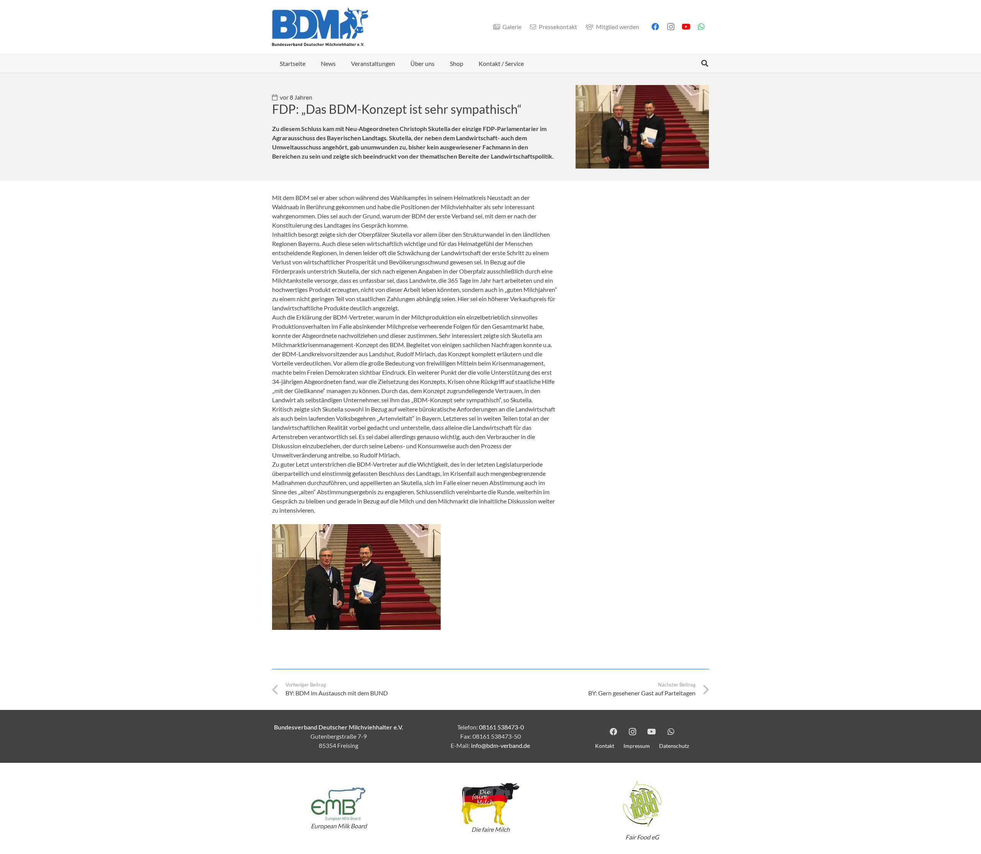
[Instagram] (670, 26)
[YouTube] (686, 26)
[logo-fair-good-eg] (642, 804)
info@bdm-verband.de (500, 745)
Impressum (636, 746)
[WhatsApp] (701, 26)
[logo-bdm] (320, 27)
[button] (341, 63)
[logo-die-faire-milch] (490, 804)
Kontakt (604, 746)
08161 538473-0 (501, 727)
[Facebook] (655, 26)
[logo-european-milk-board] (338, 804)
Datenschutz (674, 746)
